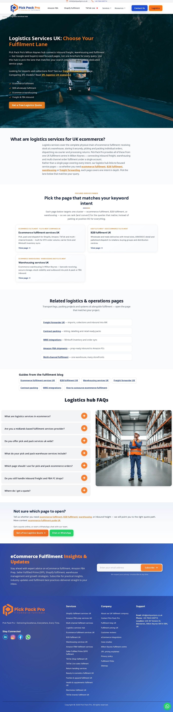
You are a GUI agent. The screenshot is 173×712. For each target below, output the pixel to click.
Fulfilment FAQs (107, 661)
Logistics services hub (75, 628)
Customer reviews (108, 632)
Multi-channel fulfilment (55, 357)
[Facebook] (20, 637)
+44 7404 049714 (101, 1)
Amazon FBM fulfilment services (79, 647)
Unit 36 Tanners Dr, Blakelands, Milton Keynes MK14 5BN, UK (152, 624)
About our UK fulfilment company (115, 613)
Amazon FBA (53, 8)
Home (5, 16)
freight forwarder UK (74, 71)
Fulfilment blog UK (108, 623)
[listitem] (50, 238)
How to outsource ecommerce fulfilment (86, 387)
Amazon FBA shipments (55, 348)
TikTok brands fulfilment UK (77, 695)
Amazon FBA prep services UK (79, 618)
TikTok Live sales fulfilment (77, 663)
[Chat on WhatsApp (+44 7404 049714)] (167, 706)
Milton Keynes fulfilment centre (114, 647)
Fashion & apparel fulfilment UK (79, 678)
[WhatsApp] (28, 637)
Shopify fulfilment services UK (78, 613)
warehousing (49, 170)
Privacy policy (107, 656)
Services (105, 8)
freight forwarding (70, 170)
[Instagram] (13, 637)
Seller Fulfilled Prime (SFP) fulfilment (77, 652)
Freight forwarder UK (54, 322)
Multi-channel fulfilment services (79, 623)
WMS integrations (52, 339)
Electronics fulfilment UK (76, 690)
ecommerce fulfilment (93, 166)
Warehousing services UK (96, 380)
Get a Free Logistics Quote (27, 105)
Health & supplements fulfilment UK (79, 683)
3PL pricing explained (110, 651)
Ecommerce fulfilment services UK (38, 380)
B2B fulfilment (114, 166)
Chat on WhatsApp (61, 533)
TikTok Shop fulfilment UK (76, 659)
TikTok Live (90, 8)
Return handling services (76, 668)
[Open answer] (84, 416)
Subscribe (149, 567)
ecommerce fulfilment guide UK (44, 520)
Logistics (156, 8)
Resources (119, 8)
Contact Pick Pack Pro (110, 618)
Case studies (106, 642)
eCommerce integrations (111, 637)
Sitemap (104, 666)
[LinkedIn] (5, 637)
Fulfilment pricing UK (109, 628)
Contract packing (52, 331)
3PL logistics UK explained (56, 74)
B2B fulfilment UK (69, 380)
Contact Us (139, 8)
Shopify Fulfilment (72, 8)
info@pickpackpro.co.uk (152, 615)
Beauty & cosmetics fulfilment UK (80, 673)
